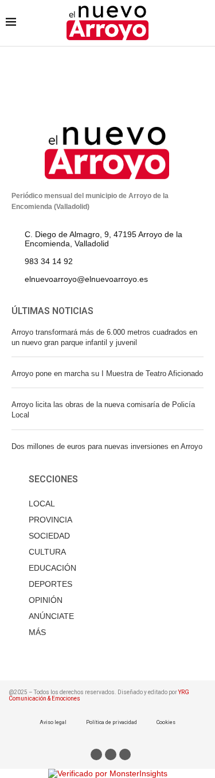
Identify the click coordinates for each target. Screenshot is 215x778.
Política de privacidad (111, 722)
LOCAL (42, 503)
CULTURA (47, 551)
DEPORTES (50, 584)
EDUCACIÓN (52, 567)
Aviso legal (53, 722)
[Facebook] (96, 754)
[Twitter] (110, 754)
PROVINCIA (50, 519)
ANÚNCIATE (51, 616)
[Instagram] (125, 754)
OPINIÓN (45, 600)
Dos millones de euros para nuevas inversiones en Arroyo (106, 446)
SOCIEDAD (49, 535)
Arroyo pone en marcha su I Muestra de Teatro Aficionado (107, 373)
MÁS (37, 632)
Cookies (166, 722)
